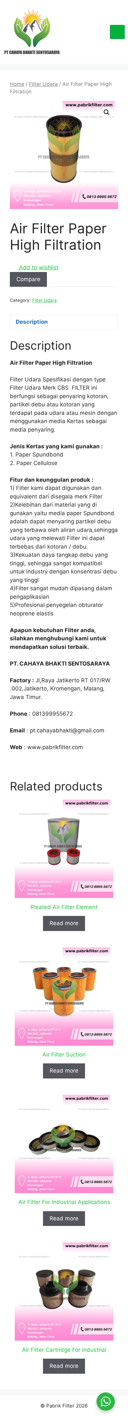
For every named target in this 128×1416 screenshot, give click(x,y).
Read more (64, 923)
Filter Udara (43, 84)
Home (17, 84)
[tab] (64, 322)
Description (32, 322)
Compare (28, 279)
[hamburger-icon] (117, 32)
